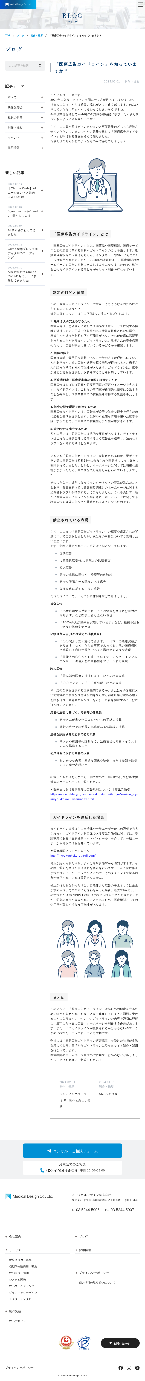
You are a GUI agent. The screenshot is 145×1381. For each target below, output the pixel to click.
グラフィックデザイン (23, 1292)
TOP (8, 35)
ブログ (20, 35)
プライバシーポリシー (94, 1272)
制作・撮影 (37, 35)
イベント (14, 137)
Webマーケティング (21, 1286)
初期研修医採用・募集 (23, 1266)
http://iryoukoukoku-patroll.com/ (73, 855)
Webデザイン (17, 1321)
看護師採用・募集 (20, 1259)
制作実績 (15, 1311)
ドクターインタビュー (23, 1298)
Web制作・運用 (19, 1272)
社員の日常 (15, 117)
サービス (15, 1250)
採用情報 (14, 147)
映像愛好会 (15, 107)
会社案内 (15, 1236)
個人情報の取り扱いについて (97, 1282)
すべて (12, 97)
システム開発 (17, 1279)
